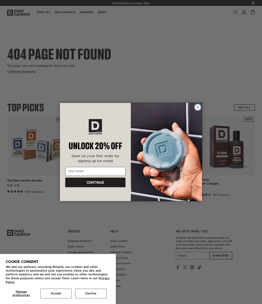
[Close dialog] (198, 107)
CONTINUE (95, 182)
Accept (56, 293)
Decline (90, 293)
